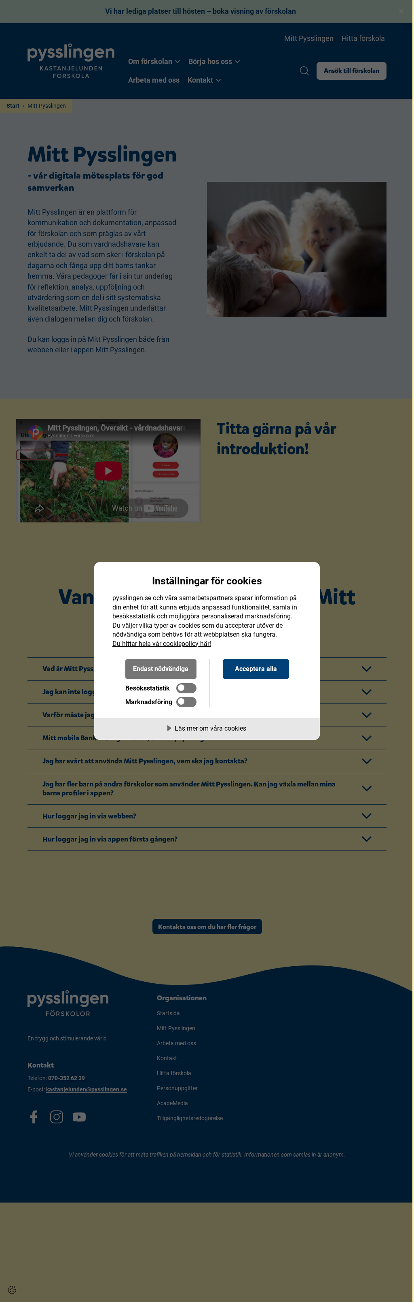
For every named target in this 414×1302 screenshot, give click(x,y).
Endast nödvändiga (160, 669)
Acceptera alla (256, 669)
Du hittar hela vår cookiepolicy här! (161, 644)
